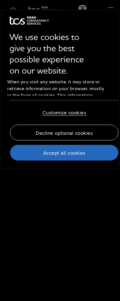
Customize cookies (64, 112)
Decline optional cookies (64, 132)
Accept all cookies (64, 152)
